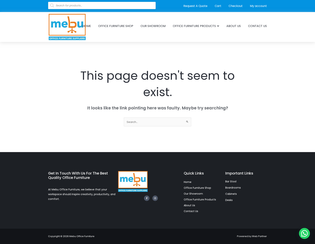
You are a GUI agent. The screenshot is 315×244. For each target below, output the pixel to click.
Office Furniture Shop (197, 188)
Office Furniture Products (200, 199)
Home (187, 182)
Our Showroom (193, 193)
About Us (189, 205)
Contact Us (191, 211)
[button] (304, 233)
